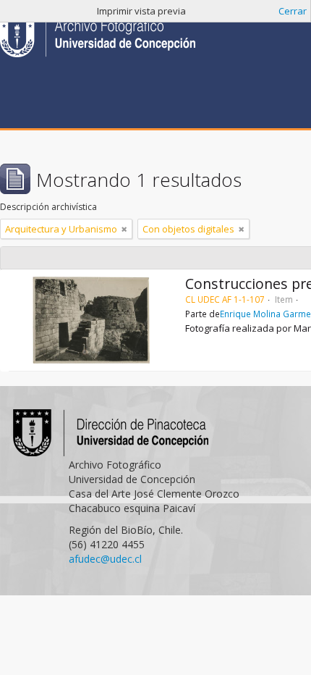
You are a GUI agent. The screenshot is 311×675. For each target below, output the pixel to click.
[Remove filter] (124, 229)
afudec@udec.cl (105, 559)
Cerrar (292, 10)
